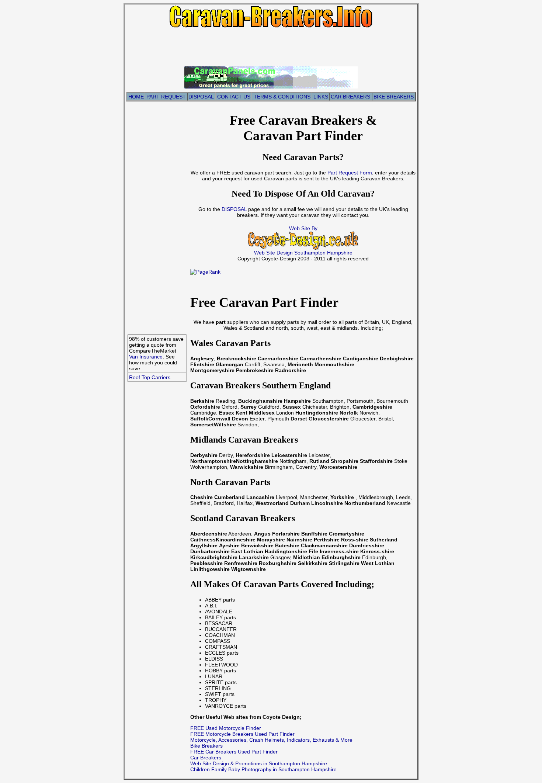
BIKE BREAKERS (394, 97)
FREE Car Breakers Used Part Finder (234, 752)
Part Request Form (349, 173)
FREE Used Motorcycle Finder (225, 728)
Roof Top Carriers (149, 377)
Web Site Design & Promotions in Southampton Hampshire (258, 763)
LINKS (320, 97)
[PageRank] (205, 272)
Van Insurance (146, 357)
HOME (136, 97)
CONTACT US (233, 97)
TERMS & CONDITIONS (282, 97)
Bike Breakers (206, 746)
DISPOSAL (201, 97)
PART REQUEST (166, 97)
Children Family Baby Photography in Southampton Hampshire (263, 769)
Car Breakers (205, 758)
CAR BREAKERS (350, 97)
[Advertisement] (271, 46)
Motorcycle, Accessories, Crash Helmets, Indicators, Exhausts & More (271, 740)
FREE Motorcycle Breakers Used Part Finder (242, 734)
